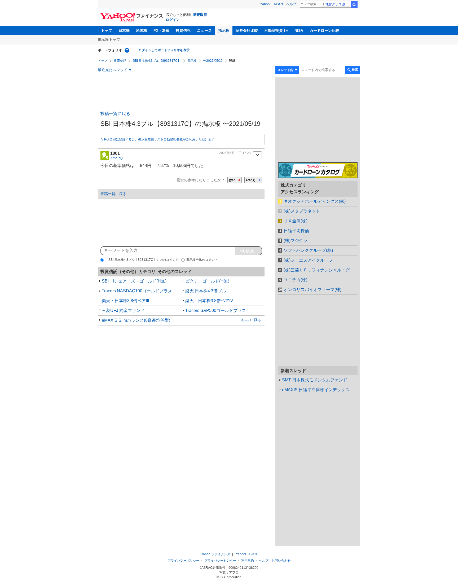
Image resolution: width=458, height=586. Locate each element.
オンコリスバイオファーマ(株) (312, 289)
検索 (354, 4)
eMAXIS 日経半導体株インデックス (316, 389)
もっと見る (251, 320)
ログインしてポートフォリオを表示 (164, 50)
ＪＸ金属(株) (295, 221)
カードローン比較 (324, 30)
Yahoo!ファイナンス (215, 554)
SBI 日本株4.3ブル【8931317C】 (157, 61)
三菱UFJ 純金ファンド (123, 310)
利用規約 (247, 560)
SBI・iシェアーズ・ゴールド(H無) (134, 281)
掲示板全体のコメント (202, 260)
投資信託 (183, 30)
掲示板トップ (109, 39)
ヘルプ (291, 4)
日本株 (124, 30)
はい (234, 180)
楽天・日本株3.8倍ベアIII (125, 300)
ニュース (204, 30)
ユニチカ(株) (295, 279)
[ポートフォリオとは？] (127, 50)
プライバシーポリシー (183, 560)
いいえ (253, 180)
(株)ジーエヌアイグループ (308, 260)
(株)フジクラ (295, 240)
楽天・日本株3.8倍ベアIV (209, 300)
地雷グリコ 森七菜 (337, 4)
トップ (106, 30)
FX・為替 (161, 30)
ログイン (172, 20)
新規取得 (200, 15)
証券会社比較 (247, 30)
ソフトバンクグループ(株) (308, 250)
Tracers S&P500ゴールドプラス (215, 310)
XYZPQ (116, 158)
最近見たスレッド (112, 70)
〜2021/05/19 (213, 61)
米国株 (141, 30)
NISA (298, 30)
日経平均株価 (296, 230)
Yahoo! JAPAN (271, 4)
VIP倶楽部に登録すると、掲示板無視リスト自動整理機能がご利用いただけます (157, 139)
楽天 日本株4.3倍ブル (205, 291)
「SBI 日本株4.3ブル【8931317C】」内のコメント (142, 260)
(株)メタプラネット (302, 211)
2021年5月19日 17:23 (235, 153)
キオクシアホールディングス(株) (315, 201)
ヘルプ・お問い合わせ (275, 560)
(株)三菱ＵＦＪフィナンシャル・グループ (321, 270)
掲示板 (223, 30)
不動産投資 (273, 30)
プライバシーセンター (220, 560)
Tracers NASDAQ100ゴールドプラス (137, 291)
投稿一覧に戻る (115, 113)
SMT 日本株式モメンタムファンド (314, 380)
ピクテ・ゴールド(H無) (207, 281)
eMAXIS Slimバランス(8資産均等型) (136, 320)
